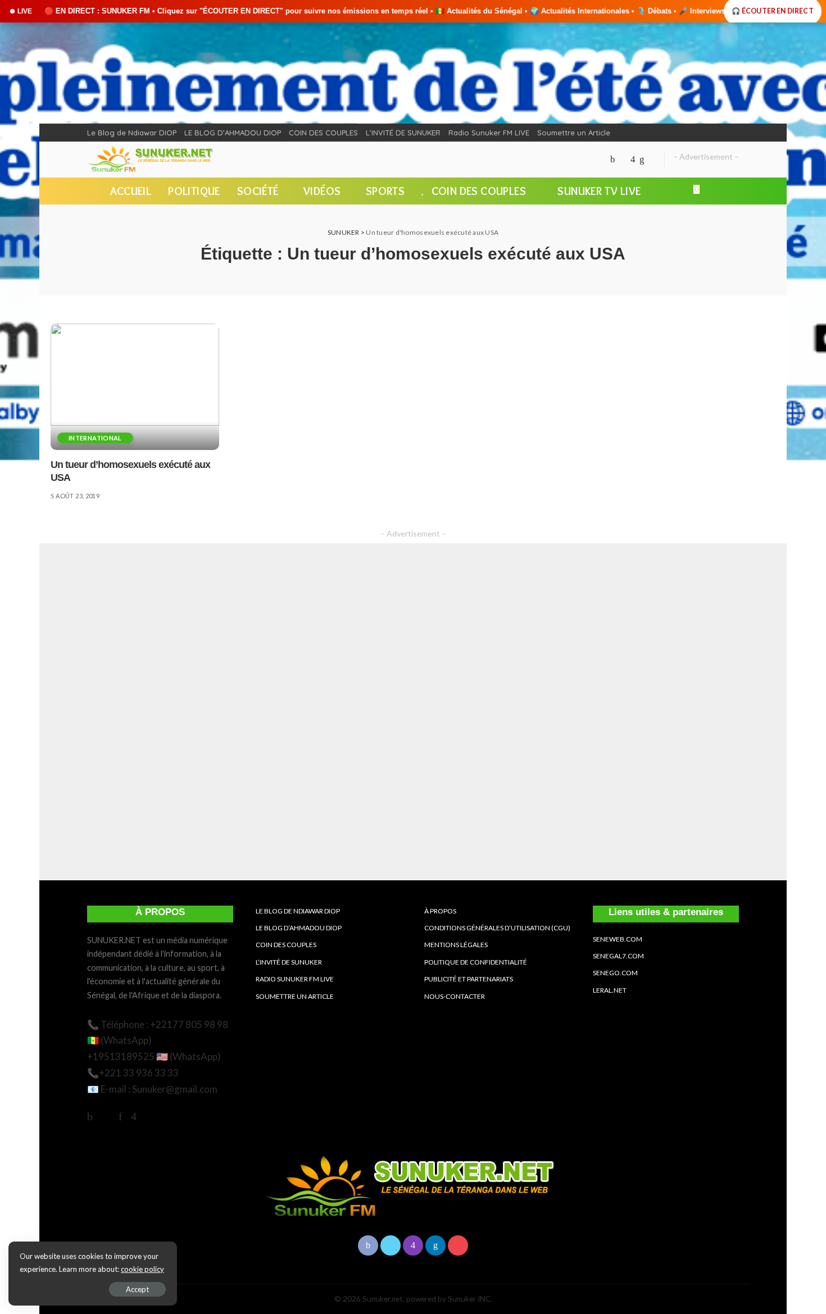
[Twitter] (623, 160)
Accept (137, 1289)
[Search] (732, 191)
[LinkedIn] (642, 160)
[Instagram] (633, 160)
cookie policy (142, 1269)
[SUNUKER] (151, 159)
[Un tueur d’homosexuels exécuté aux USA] (135, 387)
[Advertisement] (413, 711)
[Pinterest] (120, 1116)
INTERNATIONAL (95, 438)
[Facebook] (612, 160)
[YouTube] (652, 160)
